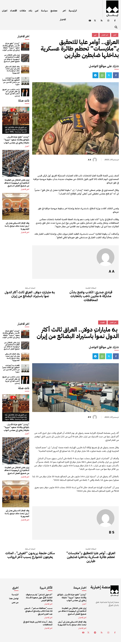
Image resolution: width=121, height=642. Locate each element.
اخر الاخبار (25, 189)
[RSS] (101, 20)
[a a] (95, 160)
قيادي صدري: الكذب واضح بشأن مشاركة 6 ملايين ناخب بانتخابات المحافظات (90, 296)
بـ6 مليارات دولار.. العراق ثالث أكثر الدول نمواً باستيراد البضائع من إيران (30, 294)
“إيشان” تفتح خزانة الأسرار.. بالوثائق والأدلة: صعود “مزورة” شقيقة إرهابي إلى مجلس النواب (11, 46)
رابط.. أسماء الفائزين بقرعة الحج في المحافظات (37, 623)
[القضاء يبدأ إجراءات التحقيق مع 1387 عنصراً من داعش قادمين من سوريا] (25, 81)
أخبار (27, 146)
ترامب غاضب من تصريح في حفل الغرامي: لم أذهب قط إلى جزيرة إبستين (11, 92)
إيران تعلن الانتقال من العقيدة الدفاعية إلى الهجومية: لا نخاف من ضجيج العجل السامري (12, 58)
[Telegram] (95, 75)
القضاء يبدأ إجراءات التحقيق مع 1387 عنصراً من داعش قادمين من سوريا (11, 81)
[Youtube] (89, 20)
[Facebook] (114, 20)
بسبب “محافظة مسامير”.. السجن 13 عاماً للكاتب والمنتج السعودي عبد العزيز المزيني (38, 611)
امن (95, 35)
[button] (116, 27)
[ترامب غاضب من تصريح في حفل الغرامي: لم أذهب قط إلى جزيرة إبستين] (25, 92)
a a (89, 160)
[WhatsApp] (102, 75)
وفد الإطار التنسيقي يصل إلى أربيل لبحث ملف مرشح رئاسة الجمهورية (12, 69)
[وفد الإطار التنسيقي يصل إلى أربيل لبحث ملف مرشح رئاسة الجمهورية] (25, 69)
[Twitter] (95, 20)
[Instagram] (108, 20)
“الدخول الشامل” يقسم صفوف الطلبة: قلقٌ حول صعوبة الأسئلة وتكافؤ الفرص (39, 597)
